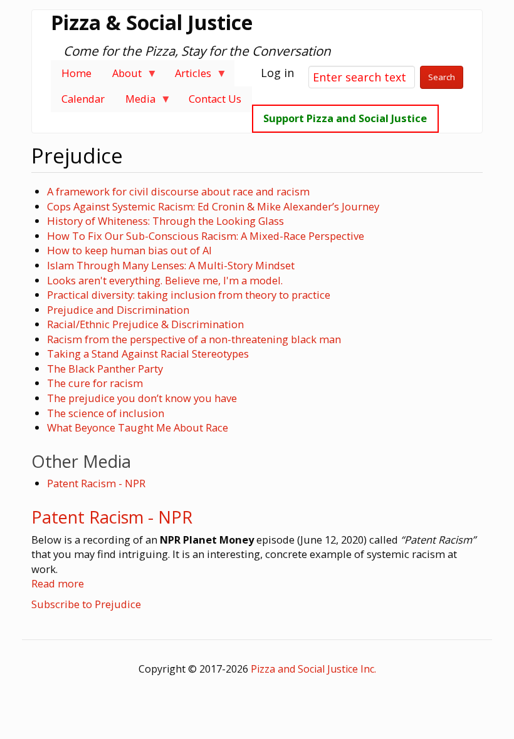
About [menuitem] (122, 76)
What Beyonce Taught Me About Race (137, 427)
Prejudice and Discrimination (118, 309)
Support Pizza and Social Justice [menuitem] (345, 118)
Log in (277, 72)
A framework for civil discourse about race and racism (178, 191)
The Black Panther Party (105, 368)
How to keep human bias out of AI (129, 250)
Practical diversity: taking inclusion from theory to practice (188, 294)
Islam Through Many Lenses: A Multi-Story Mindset (171, 265)
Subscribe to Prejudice (86, 604)
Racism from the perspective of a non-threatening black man (194, 339)
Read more (57, 583)
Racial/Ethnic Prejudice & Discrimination (145, 324)
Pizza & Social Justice (152, 22)
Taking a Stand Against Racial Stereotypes (148, 353)
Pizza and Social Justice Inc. (313, 669)
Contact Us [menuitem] (215, 98)
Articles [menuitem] (188, 76)
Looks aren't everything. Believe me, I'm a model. (165, 280)
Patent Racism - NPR (96, 483)
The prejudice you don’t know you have (142, 398)
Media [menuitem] (135, 101)
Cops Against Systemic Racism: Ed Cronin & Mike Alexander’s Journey (213, 206)
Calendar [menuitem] (83, 98)
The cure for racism (95, 383)
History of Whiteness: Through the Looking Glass (165, 221)
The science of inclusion (105, 413)
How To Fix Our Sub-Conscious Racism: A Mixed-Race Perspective (205, 236)
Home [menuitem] (76, 73)
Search (441, 77)
